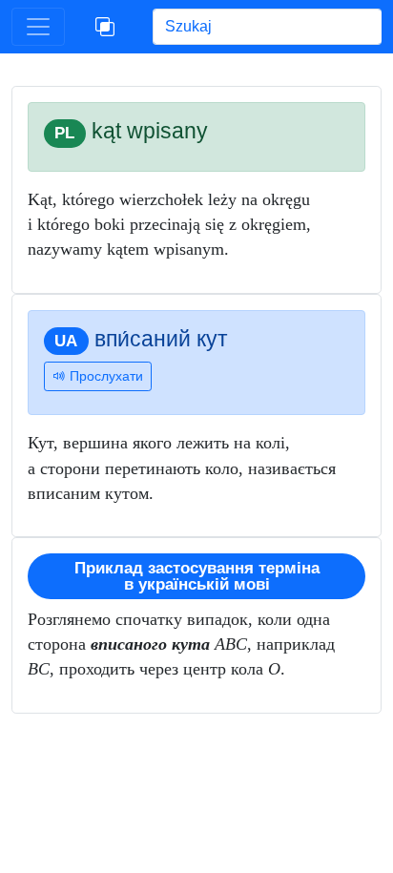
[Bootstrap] (104, 26)
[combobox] (267, 27)
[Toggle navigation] (38, 27)
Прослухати (104, 376)
